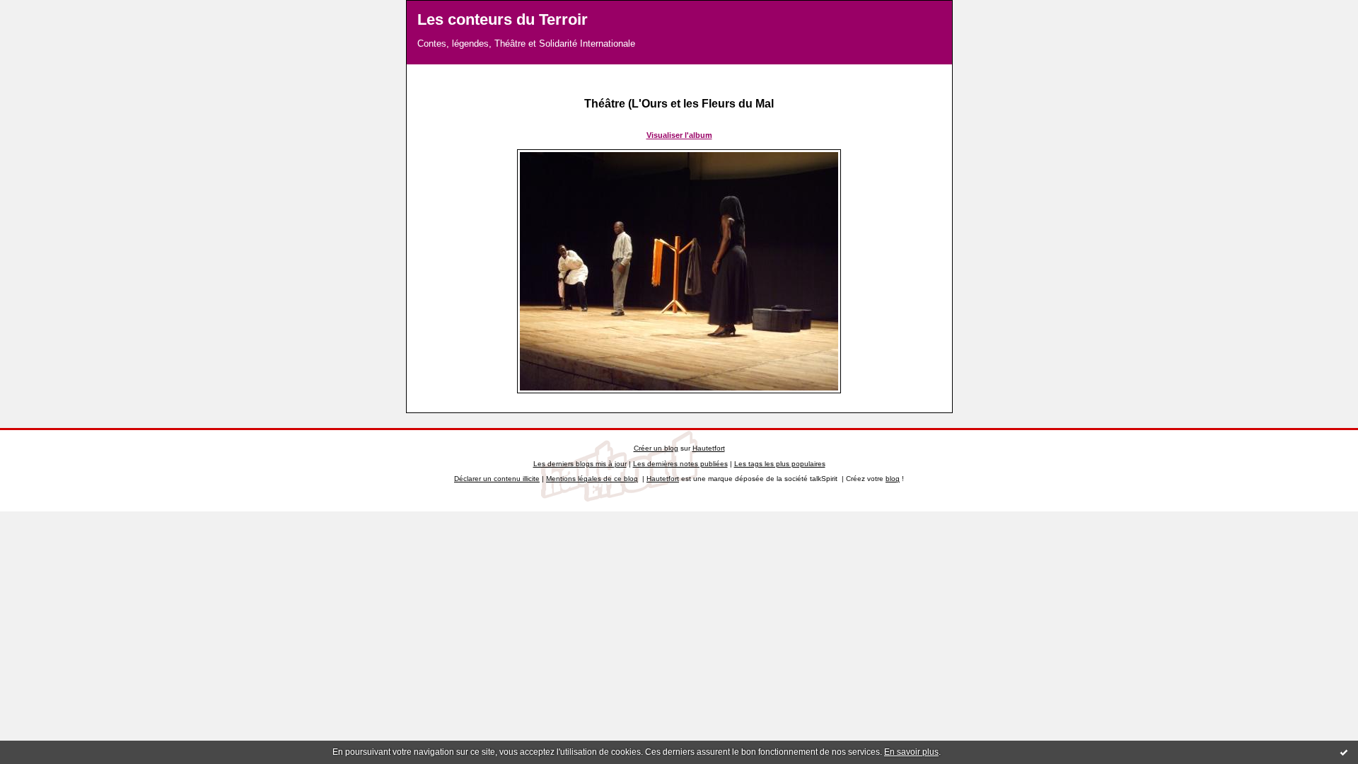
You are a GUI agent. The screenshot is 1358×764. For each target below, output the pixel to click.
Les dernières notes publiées (680, 464)
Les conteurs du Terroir (502, 19)
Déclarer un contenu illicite (497, 478)
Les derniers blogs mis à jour (580, 464)
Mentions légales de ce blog (592, 478)
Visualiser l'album (679, 135)
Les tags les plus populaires (779, 464)
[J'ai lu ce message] (1344, 752)
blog (893, 478)
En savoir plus (911, 752)
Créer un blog (656, 448)
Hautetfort (708, 448)
